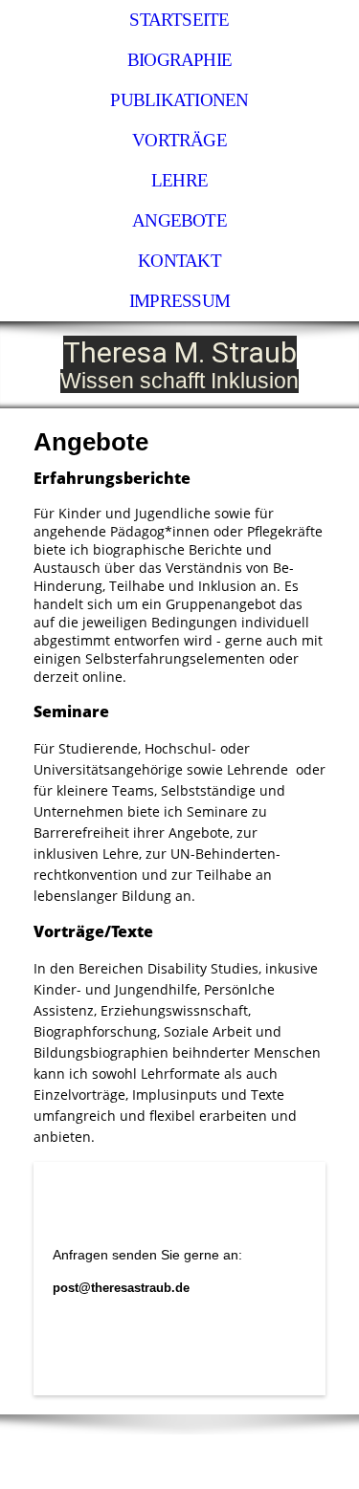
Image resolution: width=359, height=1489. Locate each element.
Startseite (179, 20)
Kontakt (179, 261)
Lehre (179, 180)
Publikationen (179, 100)
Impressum (179, 301)
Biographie (179, 60)
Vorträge (179, 140)
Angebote (179, 220)
